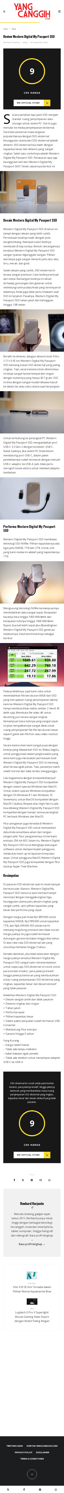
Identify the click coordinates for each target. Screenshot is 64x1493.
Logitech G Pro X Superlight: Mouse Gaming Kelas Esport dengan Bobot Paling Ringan (32, 1315)
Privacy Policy (23, 1452)
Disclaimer (42, 1452)
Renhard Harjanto (11, 42)
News (25, 42)
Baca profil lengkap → (32, 1244)
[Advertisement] (32, 1390)
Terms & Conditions (32, 1459)
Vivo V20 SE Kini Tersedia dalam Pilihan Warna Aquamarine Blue (32, 1287)
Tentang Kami (14, 1446)
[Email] (40, 1180)
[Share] (14, 1180)
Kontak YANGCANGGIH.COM (42, 1446)
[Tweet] (23, 1180)
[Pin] (32, 1180)
